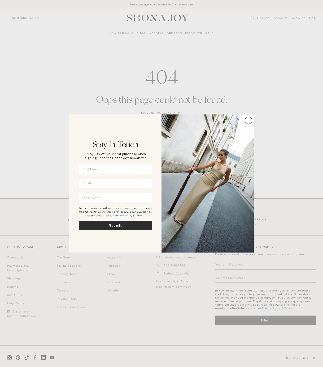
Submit (115, 225)
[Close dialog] (248, 120)
